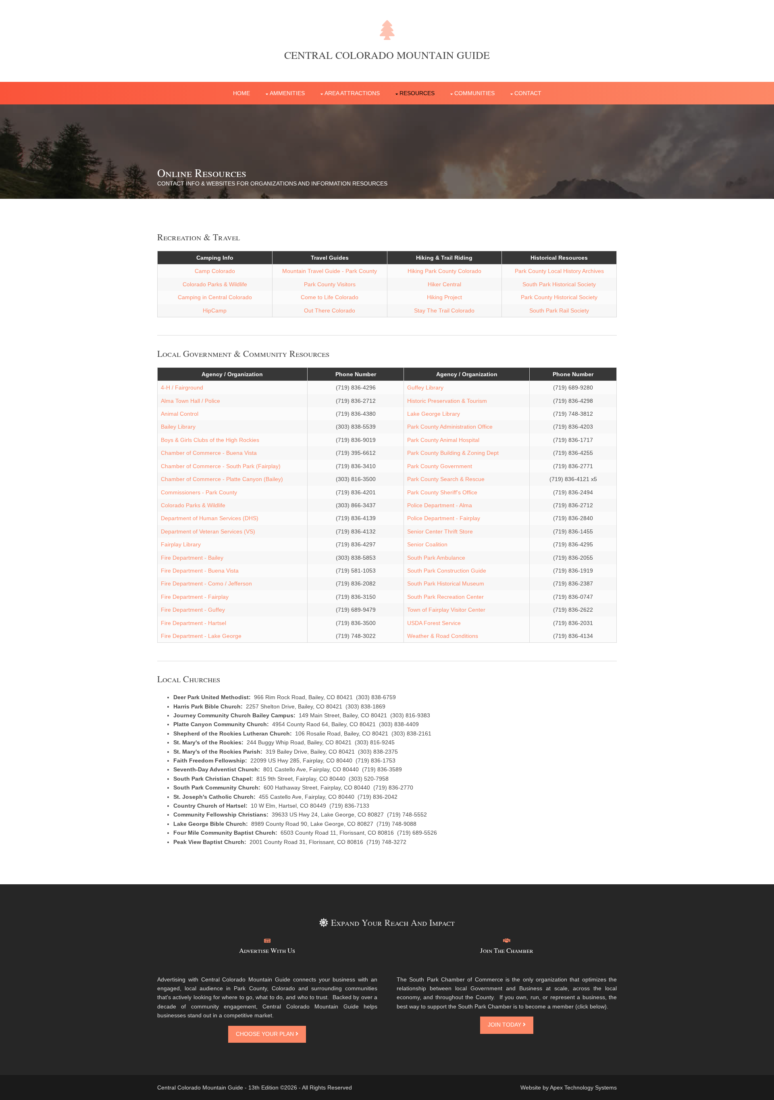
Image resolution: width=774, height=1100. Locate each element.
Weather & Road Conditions (442, 636)
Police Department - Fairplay (443, 518)
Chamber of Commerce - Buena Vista (209, 453)
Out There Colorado (329, 310)
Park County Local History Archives (559, 271)
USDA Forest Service (434, 623)
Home (241, 93)
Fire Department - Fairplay (195, 597)
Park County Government (439, 466)
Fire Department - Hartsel (193, 623)
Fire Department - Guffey (193, 609)
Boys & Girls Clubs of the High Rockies (210, 440)
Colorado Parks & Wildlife (215, 284)
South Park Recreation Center (445, 597)
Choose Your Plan (265, 1034)
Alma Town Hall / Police (190, 401)
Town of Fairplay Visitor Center (446, 609)
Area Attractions (352, 93)
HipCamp (215, 310)
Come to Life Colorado (329, 297)
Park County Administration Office (450, 426)
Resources (417, 93)
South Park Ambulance (436, 557)
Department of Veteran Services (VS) (208, 531)
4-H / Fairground (182, 387)
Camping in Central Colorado (215, 297)
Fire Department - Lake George (201, 636)
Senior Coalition (427, 544)
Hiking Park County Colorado (444, 271)
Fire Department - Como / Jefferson (206, 583)
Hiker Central (444, 284)
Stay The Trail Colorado (444, 310)
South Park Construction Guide (446, 570)
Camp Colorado (215, 271)
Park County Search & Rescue (446, 479)
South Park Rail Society (559, 310)
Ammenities (287, 93)
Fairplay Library (181, 544)
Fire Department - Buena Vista (200, 570)
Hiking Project (444, 297)
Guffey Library (425, 387)
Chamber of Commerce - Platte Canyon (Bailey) (222, 479)
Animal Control (179, 413)
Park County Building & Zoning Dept (453, 453)
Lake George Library (433, 413)
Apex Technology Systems (583, 1087)
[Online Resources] (506, 940)
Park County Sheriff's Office (442, 492)
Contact (527, 93)
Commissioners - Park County (199, 492)
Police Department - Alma (439, 505)
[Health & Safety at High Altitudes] (267, 940)
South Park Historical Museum (445, 583)
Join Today (505, 1024)
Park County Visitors (330, 284)
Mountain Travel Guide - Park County (329, 271)
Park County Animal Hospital (443, 440)
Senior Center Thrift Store (440, 531)
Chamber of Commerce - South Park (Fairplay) (221, 466)
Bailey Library (178, 426)
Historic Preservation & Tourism (447, 401)
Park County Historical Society (559, 297)
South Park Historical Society (559, 284)
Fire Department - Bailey (192, 557)
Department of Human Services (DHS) (209, 518)
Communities (474, 93)
